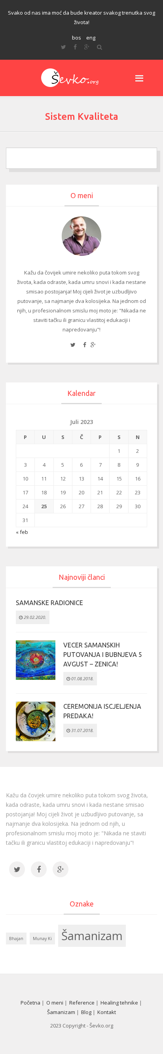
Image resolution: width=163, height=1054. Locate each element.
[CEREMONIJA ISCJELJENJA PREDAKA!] (35, 720)
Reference (82, 1002)
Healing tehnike (119, 1002)
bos (76, 37)
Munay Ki (42, 938)
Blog (86, 1012)
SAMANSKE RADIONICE (49, 602)
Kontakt (106, 1012)
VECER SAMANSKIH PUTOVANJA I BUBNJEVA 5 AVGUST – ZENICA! (102, 654)
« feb (22, 532)
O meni (54, 1002)
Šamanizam (92, 936)
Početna (30, 1002)
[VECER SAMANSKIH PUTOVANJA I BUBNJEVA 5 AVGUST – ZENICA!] (35, 659)
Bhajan (16, 938)
